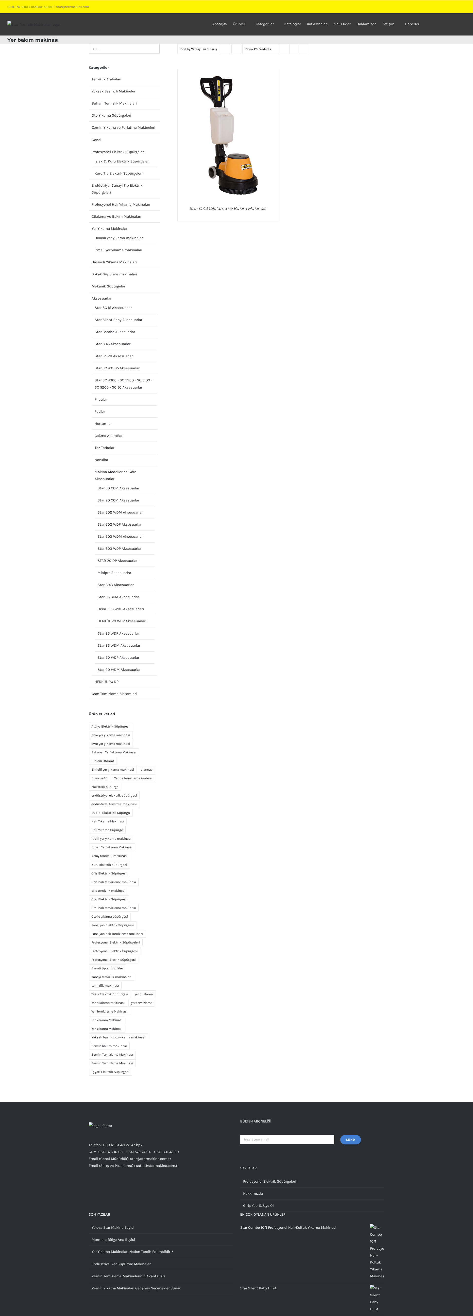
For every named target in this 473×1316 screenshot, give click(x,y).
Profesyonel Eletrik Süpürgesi (113, 959)
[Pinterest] (116, 1185)
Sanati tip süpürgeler (107, 968)
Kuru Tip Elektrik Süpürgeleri (118, 173)
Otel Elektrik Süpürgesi (109, 899)
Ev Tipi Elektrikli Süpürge (110, 813)
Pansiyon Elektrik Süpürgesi (112, 925)
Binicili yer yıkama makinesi (112, 769)
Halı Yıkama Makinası (107, 821)
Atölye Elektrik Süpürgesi (110, 726)
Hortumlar (103, 423)
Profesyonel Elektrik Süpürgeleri (118, 152)
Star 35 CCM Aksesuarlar (118, 597)
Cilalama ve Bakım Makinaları (116, 216)
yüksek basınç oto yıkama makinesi (118, 1037)
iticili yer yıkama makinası (111, 838)
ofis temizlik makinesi (108, 890)
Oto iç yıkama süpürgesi (109, 916)
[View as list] (304, 49)
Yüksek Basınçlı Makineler (113, 91)
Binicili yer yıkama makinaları (119, 238)
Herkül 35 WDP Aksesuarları (121, 609)
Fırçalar (101, 399)
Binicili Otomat (102, 761)
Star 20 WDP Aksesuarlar (118, 657)
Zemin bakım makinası (109, 1046)
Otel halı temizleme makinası (113, 908)
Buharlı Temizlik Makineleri (114, 103)
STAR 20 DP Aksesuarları (118, 560)
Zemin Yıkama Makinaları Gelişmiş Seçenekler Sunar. (136, 1288)
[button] (458, 23)
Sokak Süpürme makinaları (114, 274)
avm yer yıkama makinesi (110, 744)
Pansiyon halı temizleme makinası (117, 934)
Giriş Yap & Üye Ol (258, 1205)
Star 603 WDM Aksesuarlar (120, 536)
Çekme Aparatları (109, 435)
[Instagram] (90, 1185)
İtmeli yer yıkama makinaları (118, 250)
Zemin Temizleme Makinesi (112, 1063)
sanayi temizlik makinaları (111, 977)
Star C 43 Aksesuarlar (116, 585)
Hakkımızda (253, 1193)
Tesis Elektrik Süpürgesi (109, 994)
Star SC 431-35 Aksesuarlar (117, 368)
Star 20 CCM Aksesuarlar (118, 500)
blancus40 (99, 778)
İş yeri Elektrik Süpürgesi (110, 1072)
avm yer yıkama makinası (110, 735)
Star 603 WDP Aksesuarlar (119, 548)
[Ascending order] (236, 49)
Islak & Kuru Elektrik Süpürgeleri (122, 161)
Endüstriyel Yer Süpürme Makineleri (122, 1264)
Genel (96, 140)
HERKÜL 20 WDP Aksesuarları (122, 621)
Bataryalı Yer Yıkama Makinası (113, 752)
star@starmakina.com (72, 7)
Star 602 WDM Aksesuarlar (120, 512)
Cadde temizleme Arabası (133, 778)
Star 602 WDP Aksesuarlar (119, 524)
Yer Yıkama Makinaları (110, 228)
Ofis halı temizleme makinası (113, 882)
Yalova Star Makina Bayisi (113, 1227)
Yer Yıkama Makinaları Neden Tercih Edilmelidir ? (132, 1251)
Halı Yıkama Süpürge (107, 830)
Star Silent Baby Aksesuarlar (118, 320)
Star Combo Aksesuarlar (115, 332)
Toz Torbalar (104, 447)
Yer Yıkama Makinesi (106, 1029)
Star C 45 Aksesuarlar (112, 344)
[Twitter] (96, 1185)
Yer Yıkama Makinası (106, 1020)
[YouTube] (110, 1185)
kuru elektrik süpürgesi (109, 865)
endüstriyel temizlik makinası (114, 804)
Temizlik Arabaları (106, 79)
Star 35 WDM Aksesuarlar (119, 645)
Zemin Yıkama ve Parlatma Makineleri (123, 127)
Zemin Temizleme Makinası (112, 1054)
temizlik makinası (105, 985)
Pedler (100, 411)
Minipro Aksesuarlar (114, 572)
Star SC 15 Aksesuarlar (113, 307)
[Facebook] (103, 1185)
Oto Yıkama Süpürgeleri (111, 115)
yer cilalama (144, 994)
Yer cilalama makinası (108, 1003)
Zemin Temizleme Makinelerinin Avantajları (128, 1276)
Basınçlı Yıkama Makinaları (114, 262)
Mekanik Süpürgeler (108, 286)
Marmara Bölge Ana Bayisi (113, 1239)
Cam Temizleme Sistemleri (114, 694)
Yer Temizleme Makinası (109, 1011)
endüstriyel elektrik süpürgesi (114, 795)
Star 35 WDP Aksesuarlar (118, 633)
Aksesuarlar (101, 298)
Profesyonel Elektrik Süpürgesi (114, 951)
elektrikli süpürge (104, 787)
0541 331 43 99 (41, 7)
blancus (146, 769)
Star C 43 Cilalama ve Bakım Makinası (228, 208)
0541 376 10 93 (17, 7)
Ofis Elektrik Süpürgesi (109, 873)
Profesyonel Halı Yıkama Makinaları (121, 204)
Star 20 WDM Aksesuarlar (119, 669)
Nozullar (101, 460)
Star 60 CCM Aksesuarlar (118, 488)
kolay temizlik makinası (109, 856)
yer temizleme (141, 1003)
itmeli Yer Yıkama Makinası (111, 847)
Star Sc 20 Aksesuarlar (114, 356)
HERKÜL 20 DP (106, 681)
